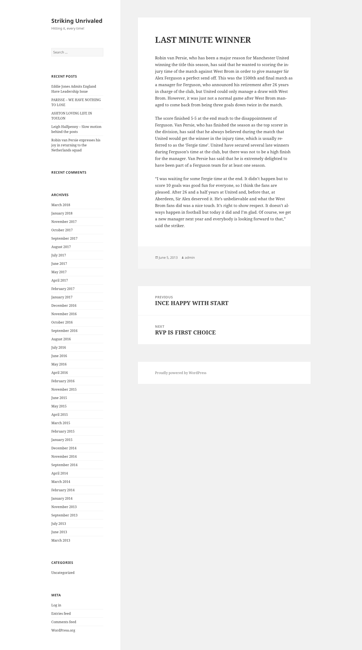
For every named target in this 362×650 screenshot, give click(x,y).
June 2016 (59, 356)
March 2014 (60, 481)
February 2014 (63, 490)
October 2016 (62, 322)
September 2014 (64, 465)
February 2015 (63, 431)
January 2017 (61, 297)
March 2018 (60, 205)
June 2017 (59, 263)
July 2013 (58, 523)
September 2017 (64, 238)
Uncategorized (63, 572)
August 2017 (61, 246)
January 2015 (61, 439)
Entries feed (61, 613)
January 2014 (61, 498)
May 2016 (59, 364)
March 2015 (60, 423)
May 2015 (59, 406)
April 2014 (59, 473)
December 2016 (63, 305)
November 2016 (64, 314)
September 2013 (64, 515)
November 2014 (64, 456)
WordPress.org (63, 630)
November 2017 (64, 221)
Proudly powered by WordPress (180, 372)
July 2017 (58, 255)
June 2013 (59, 532)
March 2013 (60, 540)
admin (190, 257)
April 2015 (59, 414)
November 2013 (64, 506)
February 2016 (63, 381)
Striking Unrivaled (76, 21)
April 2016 (59, 372)
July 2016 (58, 347)
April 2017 (59, 280)
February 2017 (63, 288)
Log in (56, 605)
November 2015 (64, 389)
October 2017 (62, 230)
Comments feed (63, 622)
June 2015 (59, 397)
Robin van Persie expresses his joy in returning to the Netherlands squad (75, 145)
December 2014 (63, 448)
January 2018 (61, 213)
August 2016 (61, 339)
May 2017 (59, 272)
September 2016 (64, 330)
